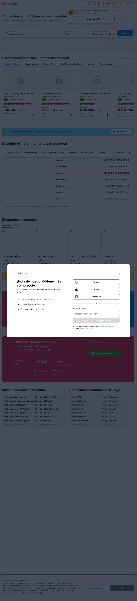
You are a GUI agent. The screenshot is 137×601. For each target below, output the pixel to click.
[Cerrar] (118, 273)
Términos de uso (85, 328)
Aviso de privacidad (107, 326)
